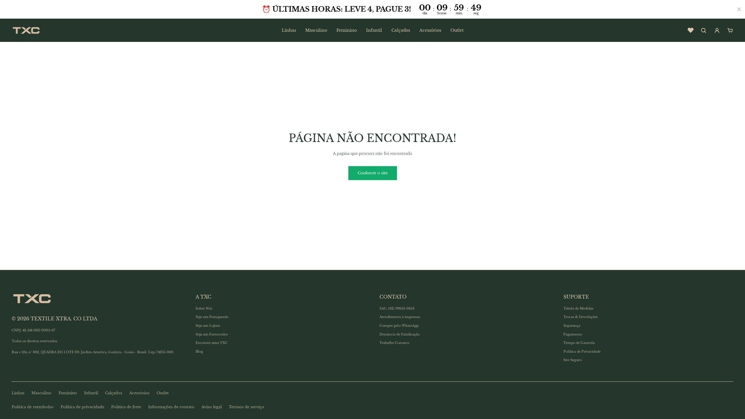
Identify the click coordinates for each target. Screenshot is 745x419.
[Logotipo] (26, 30)
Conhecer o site (373, 173)
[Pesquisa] (703, 30)
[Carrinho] (730, 30)
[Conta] (717, 30)
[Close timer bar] (739, 9)
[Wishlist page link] (690, 30)
